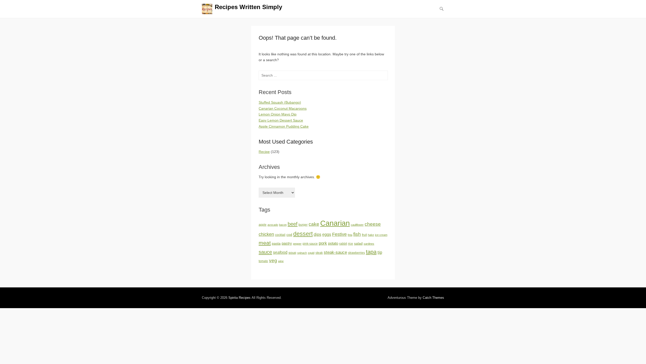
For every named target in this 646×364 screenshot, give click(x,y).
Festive (339, 234)
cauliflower (357, 224)
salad (358, 243)
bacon (283, 224)
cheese (373, 224)
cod (289, 235)
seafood (280, 252)
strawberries (356, 253)
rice (350, 243)
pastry (287, 243)
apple (262, 224)
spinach (302, 252)
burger (303, 224)
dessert (303, 234)
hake (371, 234)
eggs (326, 234)
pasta (276, 243)
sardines (369, 243)
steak (319, 253)
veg (273, 260)
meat (265, 243)
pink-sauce (310, 243)
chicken (266, 234)
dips (317, 234)
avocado (272, 224)
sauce (265, 252)
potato (333, 243)
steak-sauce (335, 252)
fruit (364, 235)
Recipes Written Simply (248, 7)
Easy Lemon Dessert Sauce (281, 120)
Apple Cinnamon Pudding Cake (284, 126)
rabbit (343, 243)
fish (357, 234)
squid (311, 252)
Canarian (335, 223)
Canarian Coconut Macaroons (283, 108)
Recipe (264, 152)
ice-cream (381, 234)
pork (323, 243)
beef (293, 224)
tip (380, 252)
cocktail (280, 235)
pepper (297, 243)
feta (350, 234)
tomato (263, 261)
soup (292, 253)
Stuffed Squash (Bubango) (280, 102)
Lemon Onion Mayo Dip (278, 114)
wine (281, 261)
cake (314, 224)
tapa (371, 252)
